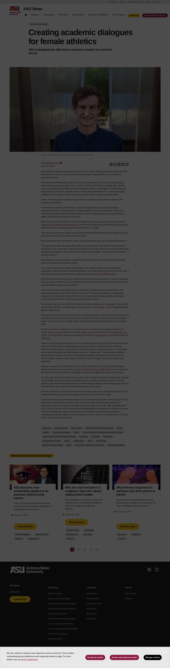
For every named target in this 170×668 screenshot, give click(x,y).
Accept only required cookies (124, 657)
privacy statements (29, 659)
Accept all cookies (95, 657)
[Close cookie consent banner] (165, 651)
